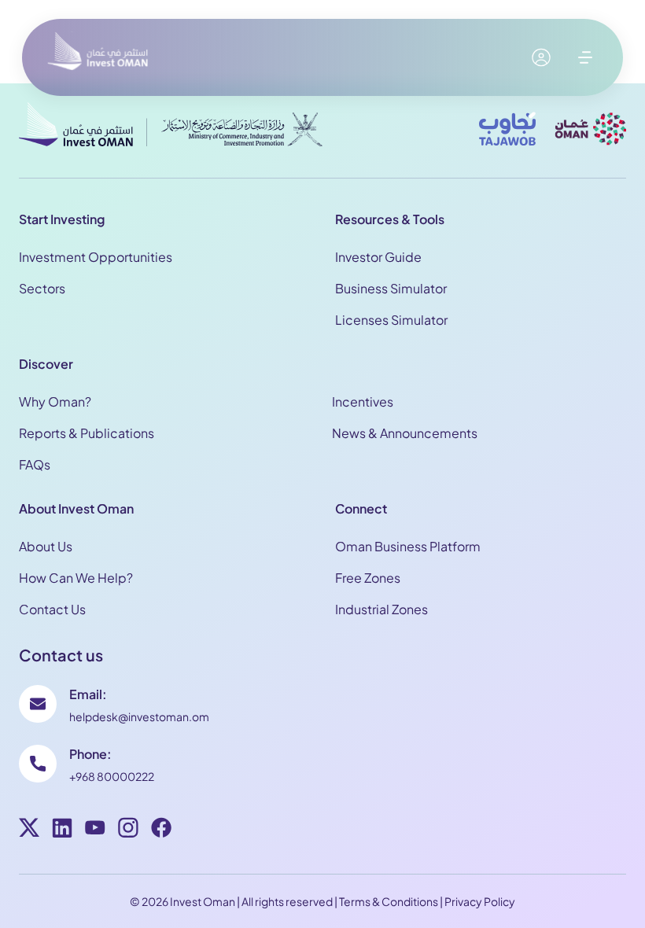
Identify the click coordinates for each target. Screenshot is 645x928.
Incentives (362, 401)
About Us (45, 546)
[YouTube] (95, 829)
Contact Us (52, 609)
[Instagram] (128, 829)
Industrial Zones (381, 609)
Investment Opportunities (95, 257)
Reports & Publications (86, 433)
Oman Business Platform (408, 546)
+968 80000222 (111, 776)
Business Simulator (391, 288)
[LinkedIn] (62, 829)
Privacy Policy (479, 901)
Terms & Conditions (388, 901)
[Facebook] (161, 829)
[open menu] (585, 57)
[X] (29, 829)
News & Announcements (404, 433)
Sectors (42, 288)
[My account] (541, 57)
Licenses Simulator (391, 319)
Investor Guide (378, 257)
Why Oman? (55, 401)
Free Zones (367, 577)
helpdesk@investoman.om (139, 716)
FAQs (34, 464)
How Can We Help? (76, 577)
